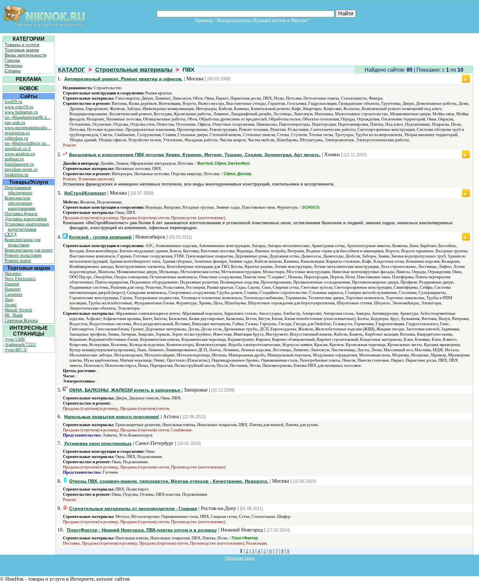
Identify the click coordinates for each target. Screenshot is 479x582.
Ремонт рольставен (23, 255)
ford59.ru (13, 101)
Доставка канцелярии (26, 218)
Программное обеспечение (18, 190)
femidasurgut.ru (19, 164)
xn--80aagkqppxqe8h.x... (28, 117)
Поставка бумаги (21, 213)
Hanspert (13, 289)
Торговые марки (22, 49)
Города (12, 60)
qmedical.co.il (18, 148)
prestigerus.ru (17, 133)
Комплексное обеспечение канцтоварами (20, 203)
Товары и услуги (22, 44)
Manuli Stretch (18, 310)
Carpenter (13, 294)
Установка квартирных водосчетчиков (27, 227)
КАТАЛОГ (71, 69)
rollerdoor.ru (16, 138)
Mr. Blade (14, 315)
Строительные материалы (133, 69)
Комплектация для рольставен (22, 242)
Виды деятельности (26, 55)
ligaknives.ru (16, 174)
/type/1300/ (15, 339)
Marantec (13, 273)
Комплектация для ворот (29, 250)
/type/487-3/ (16, 349)
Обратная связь (239, 558)
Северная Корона (21, 320)
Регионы (13, 65)
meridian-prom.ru (21, 169)
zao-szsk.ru (15, 122)
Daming (12, 284)
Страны (13, 70)
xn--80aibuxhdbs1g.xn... (27, 143)
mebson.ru (14, 159)
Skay (9, 299)
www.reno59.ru (19, 106)
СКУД (11, 234)
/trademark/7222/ (20, 344)
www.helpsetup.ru (21, 112)
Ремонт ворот (18, 260)
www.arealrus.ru (20, 153)
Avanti (11, 304)
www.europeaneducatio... (28, 127)
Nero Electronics (20, 278)
